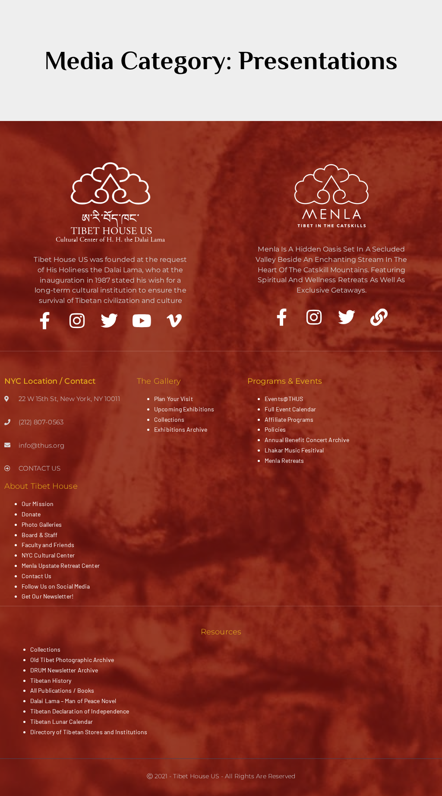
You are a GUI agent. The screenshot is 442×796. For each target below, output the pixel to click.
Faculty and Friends (48, 544)
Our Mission (38, 503)
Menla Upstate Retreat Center (61, 565)
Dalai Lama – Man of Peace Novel (73, 700)
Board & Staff (39, 534)
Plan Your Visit (173, 398)
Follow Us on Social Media (56, 586)
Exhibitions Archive (180, 429)
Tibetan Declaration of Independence (79, 711)
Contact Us (36, 575)
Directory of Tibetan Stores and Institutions (88, 732)
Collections (169, 419)
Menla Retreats (284, 460)
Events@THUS (284, 398)
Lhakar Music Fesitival (294, 450)
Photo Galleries (42, 524)
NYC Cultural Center (48, 555)
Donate (31, 514)
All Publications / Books (62, 690)
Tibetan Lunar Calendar (61, 721)
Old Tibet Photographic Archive (72, 659)
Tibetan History (51, 680)
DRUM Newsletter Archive (64, 670)
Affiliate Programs (289, 419)
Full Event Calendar (290, 409)
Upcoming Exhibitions (184, 409)
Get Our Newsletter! (47, 596)
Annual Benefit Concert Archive (307, 439)
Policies (275, 429)
